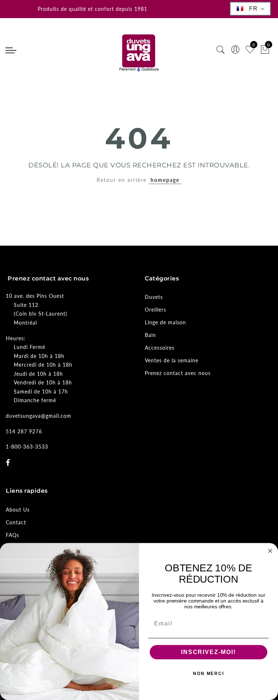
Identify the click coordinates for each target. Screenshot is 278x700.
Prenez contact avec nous (178, 373)
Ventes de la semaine (171, 360)
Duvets (154, 297)
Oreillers (155, 310)
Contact (16, 522)
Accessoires (159, 348)
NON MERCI (208, 673)
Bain (150, 335)
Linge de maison (165, 322)
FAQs (12, 535)
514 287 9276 (24, 431)
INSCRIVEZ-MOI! (208, 652)
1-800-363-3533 (27, 446)
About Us (18, 510)
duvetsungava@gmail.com (38, 416)
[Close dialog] (270, 551)
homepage (165, 180)
